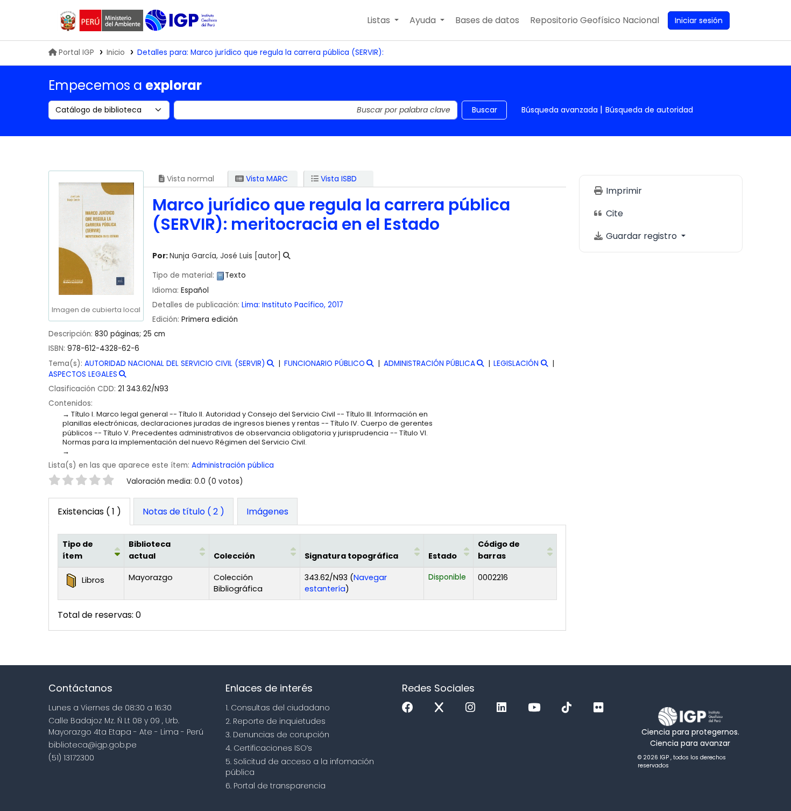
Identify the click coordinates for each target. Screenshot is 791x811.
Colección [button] (234, 556)
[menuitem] (594, 20)
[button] (383, 20)
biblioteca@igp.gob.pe (92, 744)
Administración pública (233, 465)
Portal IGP (76, 52)
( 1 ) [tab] (89, 511)
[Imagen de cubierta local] (95, 238)
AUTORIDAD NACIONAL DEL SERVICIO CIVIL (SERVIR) (174, 363)
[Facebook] (410, 708)
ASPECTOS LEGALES (82, 374)
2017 (335, 305)
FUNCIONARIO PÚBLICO (324, 363)
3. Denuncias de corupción (277, 734)
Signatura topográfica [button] (351, 556)
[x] (442, 708)
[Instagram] (473, 708)
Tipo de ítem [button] (77, 550)
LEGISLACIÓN (516, 363)
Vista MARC (266, 178)
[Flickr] (601, 708)
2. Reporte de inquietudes (275, 721)
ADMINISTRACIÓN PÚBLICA (429, 363)
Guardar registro (641, 236)
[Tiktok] (569, 708)
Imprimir (623, 191)
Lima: (251, 305)
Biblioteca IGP (182, 20)
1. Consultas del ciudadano (277, 707)
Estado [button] (442, 556)
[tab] (183, 512)
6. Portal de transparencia (275, 785)
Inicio (116, 52)
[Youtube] (537, 708)
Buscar (484, 109)
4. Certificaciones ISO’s (268, 748)
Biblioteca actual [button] (150, 550)
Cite (613, 213)
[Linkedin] (504, 708)
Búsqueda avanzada (559, 109)
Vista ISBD (338, 178)
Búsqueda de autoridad (649, 109)
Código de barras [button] (499, 550)
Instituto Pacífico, (295, 305)
